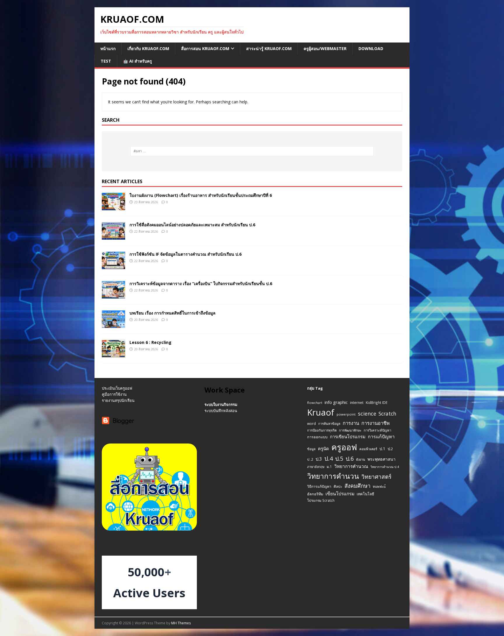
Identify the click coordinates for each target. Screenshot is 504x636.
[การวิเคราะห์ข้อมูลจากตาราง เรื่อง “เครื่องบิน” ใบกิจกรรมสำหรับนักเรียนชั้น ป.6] (113, 295)
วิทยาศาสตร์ (376, 476)
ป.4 (328, 458)
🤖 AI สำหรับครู (137, 61)
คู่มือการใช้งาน (114, 394)
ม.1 (329, 466)
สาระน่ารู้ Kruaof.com (269, 48)
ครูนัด (323, 448)
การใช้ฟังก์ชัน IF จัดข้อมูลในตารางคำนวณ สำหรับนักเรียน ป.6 (186, 254)
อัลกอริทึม (315, 494)
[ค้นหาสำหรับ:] (252, 151)
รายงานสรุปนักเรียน (118, 400)
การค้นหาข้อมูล (329, 423)
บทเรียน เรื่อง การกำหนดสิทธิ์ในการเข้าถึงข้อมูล (173, 313)
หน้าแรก (108, 48)
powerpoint (346, 414)
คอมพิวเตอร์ (368, 449)
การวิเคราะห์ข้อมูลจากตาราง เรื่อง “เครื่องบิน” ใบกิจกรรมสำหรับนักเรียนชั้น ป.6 (201, 283)
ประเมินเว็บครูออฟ (117, 388)
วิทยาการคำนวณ (351, 466)
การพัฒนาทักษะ (350, 430)
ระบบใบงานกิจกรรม (220, 404)
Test (106, 61)
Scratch (387, 413)
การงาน (351, 423)
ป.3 (319, 459)
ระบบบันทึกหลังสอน (220, 410)
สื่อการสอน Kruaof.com (205, 48)
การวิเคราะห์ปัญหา (377, 430)
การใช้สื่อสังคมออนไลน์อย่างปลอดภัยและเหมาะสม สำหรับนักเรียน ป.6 (192, 224)
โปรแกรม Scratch (321, 500)
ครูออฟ (344, 447)
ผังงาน (360, 459)
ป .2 (310, 459)
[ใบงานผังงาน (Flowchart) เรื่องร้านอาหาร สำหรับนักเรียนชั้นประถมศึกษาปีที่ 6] (113, 206)
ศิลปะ (338, 486)
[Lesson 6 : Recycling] (113, 354)
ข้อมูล (311, 449)
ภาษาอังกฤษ (315, 466)
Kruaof (320, 412)
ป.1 (382, 448)
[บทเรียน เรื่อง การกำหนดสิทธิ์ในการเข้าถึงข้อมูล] (113, 324)
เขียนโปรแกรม (340, 493)
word (311, 423)
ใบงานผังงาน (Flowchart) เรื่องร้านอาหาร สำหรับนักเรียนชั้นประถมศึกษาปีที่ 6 (201, 195)
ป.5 (339, 458)
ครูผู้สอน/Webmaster (325, 48)
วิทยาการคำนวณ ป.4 (384, 467)
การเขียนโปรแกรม (347, 436)
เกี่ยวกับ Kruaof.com (148, 48)
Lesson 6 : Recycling (151, 342)
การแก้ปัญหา (381, 436)
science (367, 413)
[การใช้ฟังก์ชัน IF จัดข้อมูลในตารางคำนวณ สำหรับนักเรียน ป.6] (113, 265)
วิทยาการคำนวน (333, 476)
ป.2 (390, 448)
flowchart (314, 402)
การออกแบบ (317, 436)
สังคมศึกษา (357, 485)
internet (356, 402)
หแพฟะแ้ (379, 486)
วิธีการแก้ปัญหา (319, 486)
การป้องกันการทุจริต (322, 430)
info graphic (336, 402)
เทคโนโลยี (365, 494)
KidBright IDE (376, 402)
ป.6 (350, 458)
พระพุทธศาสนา (382, 459)
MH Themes (181, 623)
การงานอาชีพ (375, 423)
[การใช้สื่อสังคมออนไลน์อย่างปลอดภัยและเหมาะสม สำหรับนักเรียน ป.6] (113, 236)
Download (370, 48)
